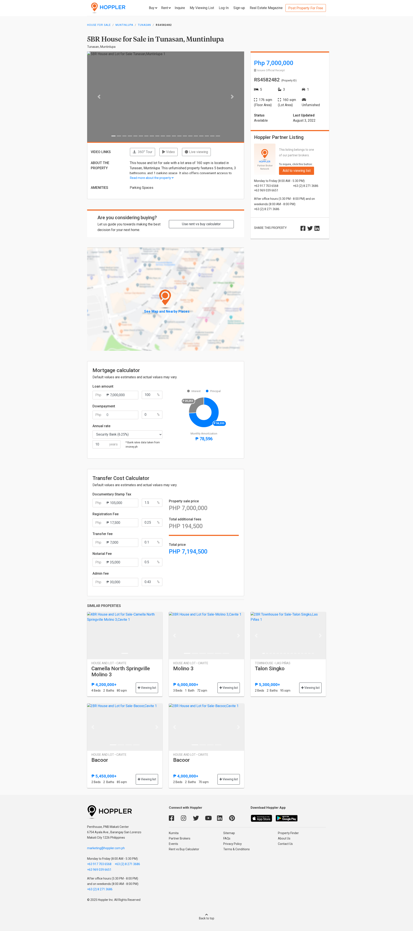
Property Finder (288, 833)
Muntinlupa (124, 24)
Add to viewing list (297, 171)
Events (173, 844)
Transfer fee (102, 534)
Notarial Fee (102, 554)
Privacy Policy (232, 844)
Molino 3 (183, 669)
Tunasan (144, 24)
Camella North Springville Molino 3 (120, 672)
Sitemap (229, 833)
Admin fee (100, 573)
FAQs (226, 838)
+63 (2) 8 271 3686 (127, 864)
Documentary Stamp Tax (111, 494)
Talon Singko (270, 669)
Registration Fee (105, 514)
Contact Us (285, 844)
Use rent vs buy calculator (201, 224)
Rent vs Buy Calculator (184, 849)
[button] (99, 96)
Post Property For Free (305, 8)
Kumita (174, 833)
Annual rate (101, 426)
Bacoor (99, 760)
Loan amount (102, 386)
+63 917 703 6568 (99, 864)
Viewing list (148, 687)
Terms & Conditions (236, 849)
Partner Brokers (179, 838)
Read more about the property (151, 178)
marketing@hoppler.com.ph (106, 848)
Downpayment (103, 406)
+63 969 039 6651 (99, 869)
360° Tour (144, 152)
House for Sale (99, 24)
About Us (284, 838)
